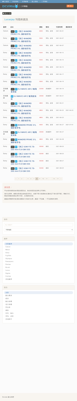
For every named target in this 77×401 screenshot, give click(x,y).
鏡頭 (7, 298)
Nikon (8, 250)
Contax (8, 276)
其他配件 (9, 319)
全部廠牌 (9, 244)
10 (43, 178)
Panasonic (10, 261)
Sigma (8, 273)
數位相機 (9, 301)
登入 (71, 6)
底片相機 (9, 304)
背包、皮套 (10, 316)
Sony (7, 253)
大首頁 (6, 1)
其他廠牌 (9, 279)
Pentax (8, 264)
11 (47, 178)
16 (54, 178)
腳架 (7, 310)
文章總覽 (25, 1)
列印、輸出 (10, 313)
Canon (8, 247)
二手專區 (44, 1)
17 (58, 178)
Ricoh (8, 267)
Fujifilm (8, 255)
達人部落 (35, 1)
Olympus (9, 258)
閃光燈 (8, 307)
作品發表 (15, 1)
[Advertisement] (40, 209)
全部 (7, 292)
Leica (8, 270)
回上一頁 (7, 13)
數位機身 (9, 295)
